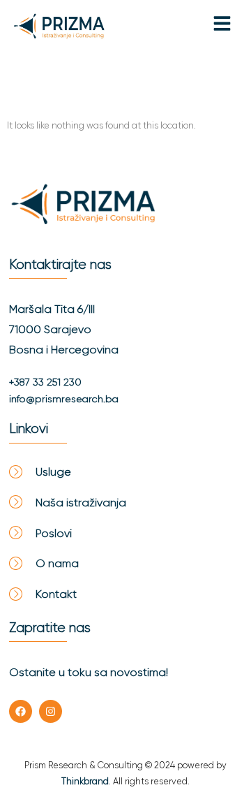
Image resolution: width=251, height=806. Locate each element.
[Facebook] (20, 711)
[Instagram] (50, 711)
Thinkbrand (85, 781)
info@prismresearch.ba (64, 398)
